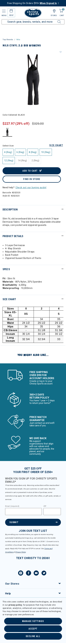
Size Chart (56, 145)
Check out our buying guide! (31, 187)
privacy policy (15, 605)
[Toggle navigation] (3, 11)
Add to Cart (29, 170)
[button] (60, 51)
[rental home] (11, 11)
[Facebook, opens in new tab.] (28, 573)
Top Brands (8, 40)
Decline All (33, 636)
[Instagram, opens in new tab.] (20, 573)
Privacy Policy (20, 552)
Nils (18, 40)
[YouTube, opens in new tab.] (36, 573)
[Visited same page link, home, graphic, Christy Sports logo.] (33, 13)
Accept (33, 628)
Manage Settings (33, 621)
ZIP (44, 506)
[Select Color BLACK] (7, 132)
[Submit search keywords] (56, 19)
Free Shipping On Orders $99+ (32, 3)
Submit (13, 522)
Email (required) (12, 506)
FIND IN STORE (31, 179)
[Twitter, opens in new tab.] (43, 573)
